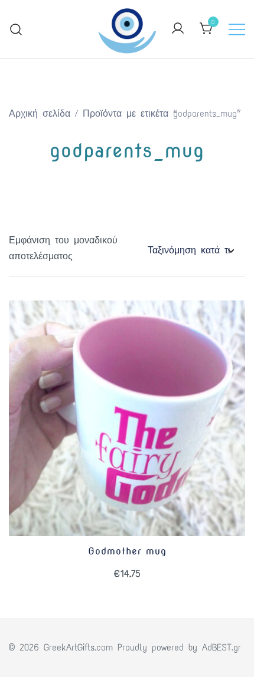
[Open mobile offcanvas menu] (237, 29)
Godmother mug (127, 551)
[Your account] (178, 29)
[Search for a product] (16, 29)
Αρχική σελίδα (39, 113)
